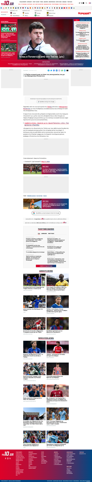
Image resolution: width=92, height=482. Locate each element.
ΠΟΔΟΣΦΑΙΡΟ (23, 1)
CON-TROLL (70, 4)
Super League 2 (19, 455)
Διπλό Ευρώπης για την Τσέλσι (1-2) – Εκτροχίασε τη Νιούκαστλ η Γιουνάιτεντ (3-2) (46, 64)
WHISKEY (88, 480)
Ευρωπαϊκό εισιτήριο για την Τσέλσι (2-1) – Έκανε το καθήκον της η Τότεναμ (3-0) (20, 64)
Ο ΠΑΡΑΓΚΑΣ (69, 457)
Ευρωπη (17, 467)
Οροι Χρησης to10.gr (67, 480)
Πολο (42, 455)
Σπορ (42, 452)
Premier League (19, 460)
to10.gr (25, 70)
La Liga (17, 461)
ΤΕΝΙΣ (41, 1)
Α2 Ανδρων (31, 460)
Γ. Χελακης (56, 453)
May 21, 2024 (45, 161)
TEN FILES (69, 1)
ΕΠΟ (17, 475)
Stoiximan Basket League (33, 454)
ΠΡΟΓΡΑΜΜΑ (55, 4)
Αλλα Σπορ (43, 463)
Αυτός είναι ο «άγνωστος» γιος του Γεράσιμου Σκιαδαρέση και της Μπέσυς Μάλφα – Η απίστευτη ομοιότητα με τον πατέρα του (56, 260)
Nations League (19, 472)
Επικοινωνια (76, 480)
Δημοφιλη (44, 233)
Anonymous (70, 452)
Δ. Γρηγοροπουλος (58, 464)
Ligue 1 (17, 465)
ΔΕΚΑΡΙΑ (46, 1)
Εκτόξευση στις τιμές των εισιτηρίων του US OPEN (54, 247)
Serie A (17, 463)
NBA (29, 465)
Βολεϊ (42, 453)
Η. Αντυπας (56, 463)
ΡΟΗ (19, 4)
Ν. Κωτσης (56, 459)
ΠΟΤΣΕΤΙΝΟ (39, 196)
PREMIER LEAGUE (31, 196)
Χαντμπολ (43, 456)
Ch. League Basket (33, 457)
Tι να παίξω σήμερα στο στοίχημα (82, 41)
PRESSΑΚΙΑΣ (69, 460)
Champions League (20, 457)
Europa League (19, 459)
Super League (19, 453)
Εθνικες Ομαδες (19, 471)
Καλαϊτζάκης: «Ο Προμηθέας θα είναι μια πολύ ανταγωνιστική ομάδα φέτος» (56, 253)
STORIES (68, 470)
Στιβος (42, 459)
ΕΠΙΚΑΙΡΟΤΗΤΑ (82, 453)
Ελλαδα (30, 461)
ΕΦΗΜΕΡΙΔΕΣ (69, 472)
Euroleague (31, 456)
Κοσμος (18, 468)
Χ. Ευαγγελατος (57, 460)
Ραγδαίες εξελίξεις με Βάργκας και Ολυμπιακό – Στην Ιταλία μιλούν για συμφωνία (82, 26)
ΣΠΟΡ (34, 1)
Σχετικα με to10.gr (57, 480)
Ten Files (81, 452)
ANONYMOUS (52, 1)
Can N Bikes (43, 460)
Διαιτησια (18, 473)
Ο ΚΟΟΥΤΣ (69, 461)
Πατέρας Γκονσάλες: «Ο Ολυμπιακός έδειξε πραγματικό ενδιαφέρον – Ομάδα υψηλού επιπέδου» (82, 55)
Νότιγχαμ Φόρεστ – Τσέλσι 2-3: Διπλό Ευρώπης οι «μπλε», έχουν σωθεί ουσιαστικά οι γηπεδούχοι (72, 64)
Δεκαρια (56, 452)
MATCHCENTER (39, 4)
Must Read (51, 233)
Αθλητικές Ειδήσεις (41, 222)
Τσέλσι (49, 107)
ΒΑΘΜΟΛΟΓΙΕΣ (47, 4)
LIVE (34, 4)
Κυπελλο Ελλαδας (20, 469)
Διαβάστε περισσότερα (46, 266)
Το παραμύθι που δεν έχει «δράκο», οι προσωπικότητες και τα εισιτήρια (82, 34)
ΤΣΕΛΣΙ (45, 196)
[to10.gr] (7, 3)
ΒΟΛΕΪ (37, 1)
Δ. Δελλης (56, 455)
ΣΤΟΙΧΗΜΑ (24, 4)
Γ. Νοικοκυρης (57, 456)
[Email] (67, 70)
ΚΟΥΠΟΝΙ (29, 4)
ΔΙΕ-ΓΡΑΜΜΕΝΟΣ (70, 456)
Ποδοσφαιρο (19, 452)
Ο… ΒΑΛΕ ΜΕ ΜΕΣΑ (70, 463)
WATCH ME (59, 1)
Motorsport (44, 461)
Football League (20, 456)
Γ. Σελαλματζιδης (58, 457)
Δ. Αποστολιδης (57, 461)
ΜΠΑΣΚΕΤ (29, 1)
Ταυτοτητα (49, 480)
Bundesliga (18, 464)
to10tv (68, 469)
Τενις (42, 457)
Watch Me (69, 466)
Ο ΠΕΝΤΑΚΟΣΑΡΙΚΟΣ (71, 453)
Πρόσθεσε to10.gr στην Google (46, 101)
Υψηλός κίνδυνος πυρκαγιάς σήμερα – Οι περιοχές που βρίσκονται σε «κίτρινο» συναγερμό (82, 47)
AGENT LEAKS (69, 455)
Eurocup (31, 459)
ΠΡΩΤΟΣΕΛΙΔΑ (63, 4)
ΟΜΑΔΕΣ (64, 1)
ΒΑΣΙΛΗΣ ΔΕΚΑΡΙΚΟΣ (71, 459)
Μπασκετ (31, 452)
